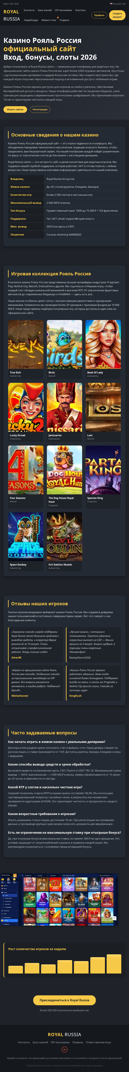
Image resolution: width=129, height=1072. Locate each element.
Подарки (64, 20)
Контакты (29, 10)
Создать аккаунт (117, 15)
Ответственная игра (98, 1042)
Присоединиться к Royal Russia (64, 1000)
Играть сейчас (15, 109)
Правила (77, 1042)
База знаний (45, 10)
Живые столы (48, 20)
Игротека (80, 10)
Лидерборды (31, 20)
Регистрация (40, 109)
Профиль (99, 15)
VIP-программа (63, 10)
